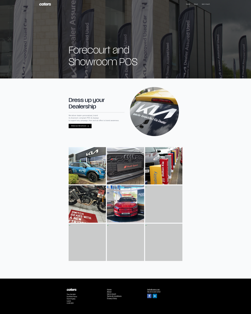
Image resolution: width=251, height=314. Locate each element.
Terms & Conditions (114, 296)
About (196, 4)
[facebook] (149, 296)
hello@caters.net (153, 289)
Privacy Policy (112, 298)
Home (188, 4)
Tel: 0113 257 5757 (154, 292)
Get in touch (206, 4)
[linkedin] (155, 296)
